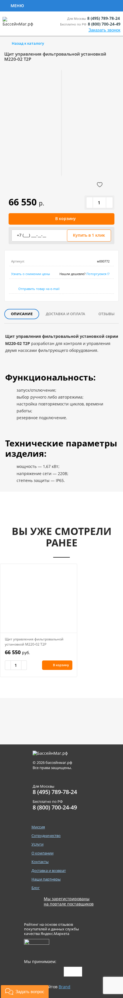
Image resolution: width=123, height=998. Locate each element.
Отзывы (106, 313)
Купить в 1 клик (89, 235)
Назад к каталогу (28, 43)
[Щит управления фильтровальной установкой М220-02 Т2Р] (38, 598)
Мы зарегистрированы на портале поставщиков (69, 901)
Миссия (38, 827)
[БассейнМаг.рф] (19, 24)
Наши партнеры (46, 879)
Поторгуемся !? (98, 274)
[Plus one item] (109, 202)
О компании (42, 853)
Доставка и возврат (48, 870)
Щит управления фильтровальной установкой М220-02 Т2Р (34, 642)
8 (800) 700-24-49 (104, 24)
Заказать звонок (104, 30)
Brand (64, 986)
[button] (25, 991)
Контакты (40, 861)
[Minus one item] (89, 202)
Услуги (89, 5)
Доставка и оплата (65, 313)
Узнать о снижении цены (30, 274)
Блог (35, 887)
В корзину (65, 218)
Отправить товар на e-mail (38, 289)
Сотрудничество (49, 5)
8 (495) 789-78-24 (103, 18)
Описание (22, 313)
